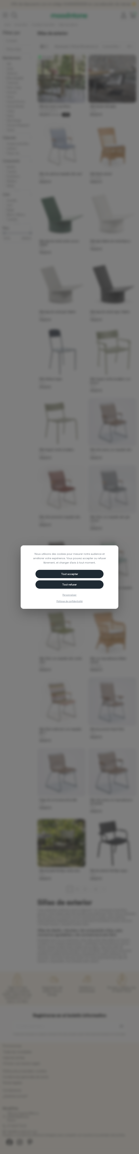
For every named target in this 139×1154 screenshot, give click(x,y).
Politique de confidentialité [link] (69, 601)
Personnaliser (69, 594)
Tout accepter (69, 574)
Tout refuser (69, 584)
